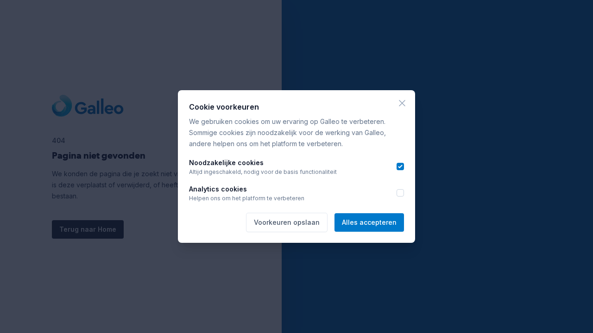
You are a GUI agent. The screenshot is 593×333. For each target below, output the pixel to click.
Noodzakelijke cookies (226, 162)
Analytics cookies (218, 189)
